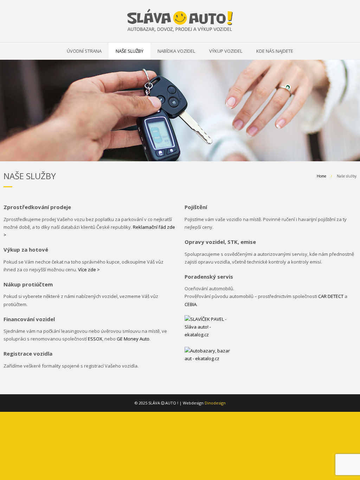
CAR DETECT (330, 296)
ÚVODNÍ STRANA (84, 51)
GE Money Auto (133, 339)
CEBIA (191, 304)
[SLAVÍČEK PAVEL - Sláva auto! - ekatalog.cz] (207, 331)
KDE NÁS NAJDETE (274, 51)
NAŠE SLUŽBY (129, 51)
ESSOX (95, 339)
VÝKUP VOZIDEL (225, 51)
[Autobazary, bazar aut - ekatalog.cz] (207, 354)
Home (321, 176)
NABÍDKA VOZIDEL (176, 51)
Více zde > (89, 269)
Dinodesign (215, 403)
